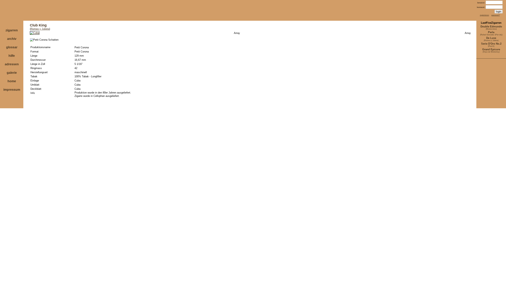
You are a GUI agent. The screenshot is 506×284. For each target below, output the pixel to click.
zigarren (12, 30)
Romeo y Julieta (40, 28)
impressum (11, 89)
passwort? (495, 15)
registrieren (484, 15)
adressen (12, 64)
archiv (11, 38)
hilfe (11, 55)
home (12, 81)
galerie (12, 72)
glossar (11, 47)
